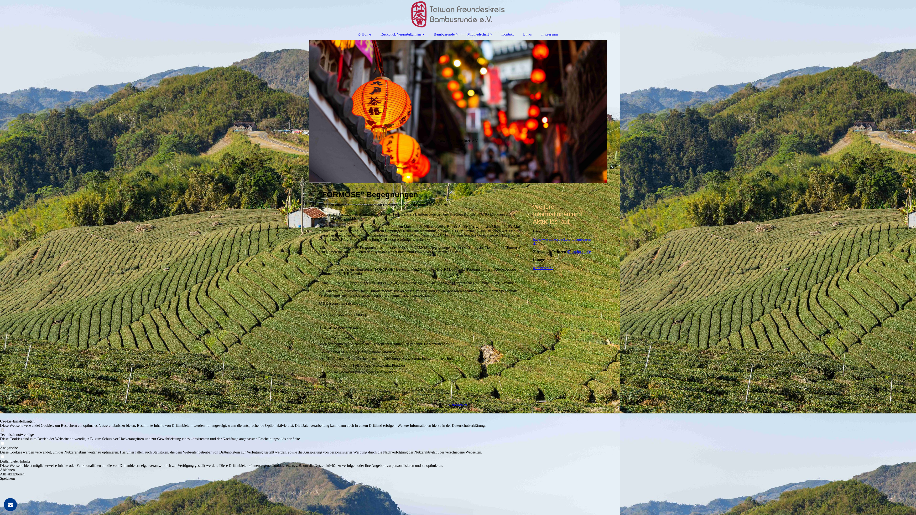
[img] (458, 14)
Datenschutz (458, 405)
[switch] (2, 430)
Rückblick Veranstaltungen (400, 34)
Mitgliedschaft (478, 34)
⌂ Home (364, 34)
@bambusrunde (579, 252)
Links (527, 34)
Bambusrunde (444, 34)
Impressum (549, 34)
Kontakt (507, 34)
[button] (243, 470)
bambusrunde (543, 268)
